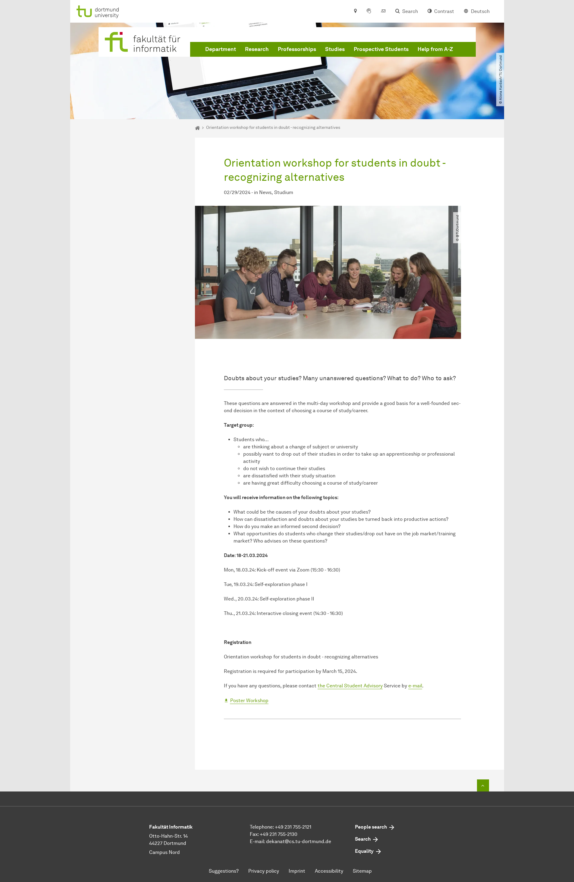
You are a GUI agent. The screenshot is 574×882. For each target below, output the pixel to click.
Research (257, 49)
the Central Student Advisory (350, 686)
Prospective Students (381, 49)
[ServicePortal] (369, 11)
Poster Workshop (249, 700)
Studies (335, 49)
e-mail (415, 686)
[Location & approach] (355, 11)
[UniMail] (383, 11)
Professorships (297, 49)
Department (220, 49)
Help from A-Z (435, 49)
